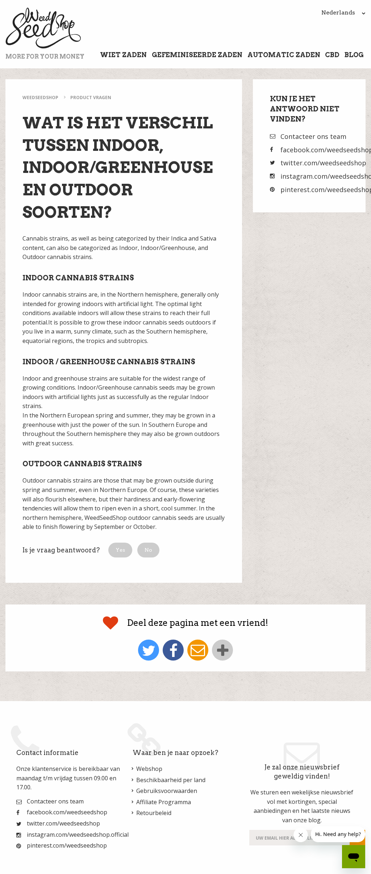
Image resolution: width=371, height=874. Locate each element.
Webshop (149, 769)
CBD (332, 55)
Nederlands (339, 12)
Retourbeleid (153, 813)
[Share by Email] (197, 650)
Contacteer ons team (313, 136)
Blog (354, 55)
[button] (120, 550)
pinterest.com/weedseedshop (67, 845)
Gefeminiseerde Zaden (197, 55)
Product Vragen (90, 97)
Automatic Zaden (283, 55)
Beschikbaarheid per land (170, 780)
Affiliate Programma (163, 802)
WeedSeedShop (40, 97)
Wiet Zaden (123, 55)
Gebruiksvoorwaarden (166, 791)
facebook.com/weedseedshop (67, 812)
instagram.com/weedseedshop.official (78, 835)
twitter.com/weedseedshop (323, 162)
